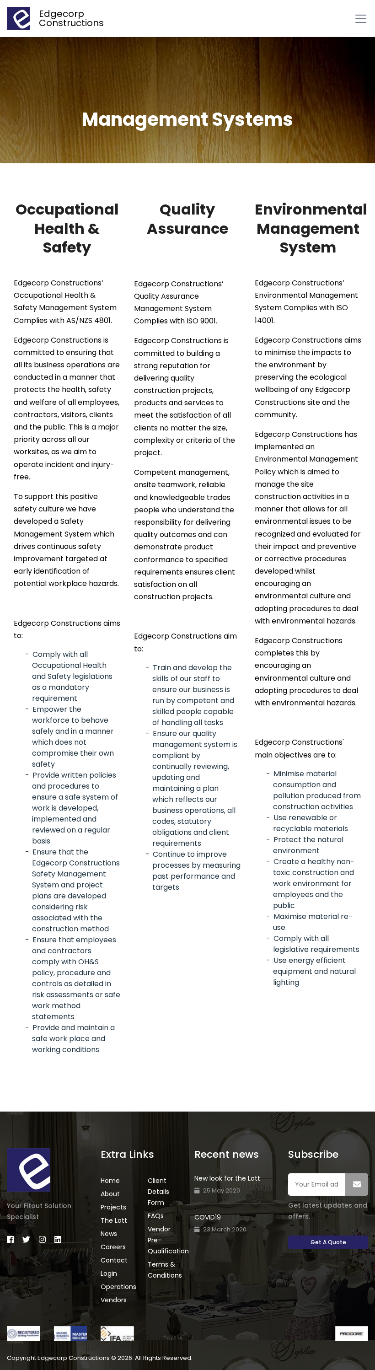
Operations (118, 1286)
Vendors (114, 1300)
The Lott (114, 1220)
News (109, 1233)
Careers (113, 1247)
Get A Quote (328, 1242)
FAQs (156, 1215)
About (110, 1193)
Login (109, 1273)
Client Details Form (158, 1191)
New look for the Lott (227, 1178)
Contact (114, 1260)
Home (110, 1180)
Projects (113, 1207)
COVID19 (207, 1217)
